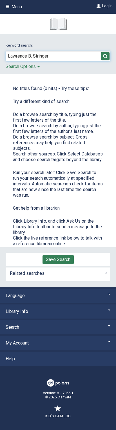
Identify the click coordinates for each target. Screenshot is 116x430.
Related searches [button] (27, 273)
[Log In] (98, 6)
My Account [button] (17, 343)
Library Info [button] (17, 311)
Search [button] (12, 327)
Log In (107, 6)
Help (10, 358)
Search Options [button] (21, 66)
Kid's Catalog (58, 416)
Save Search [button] (58, 259)
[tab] (58, 272)
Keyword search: (20, 45)
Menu (16, 7)
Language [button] (15, 295)
